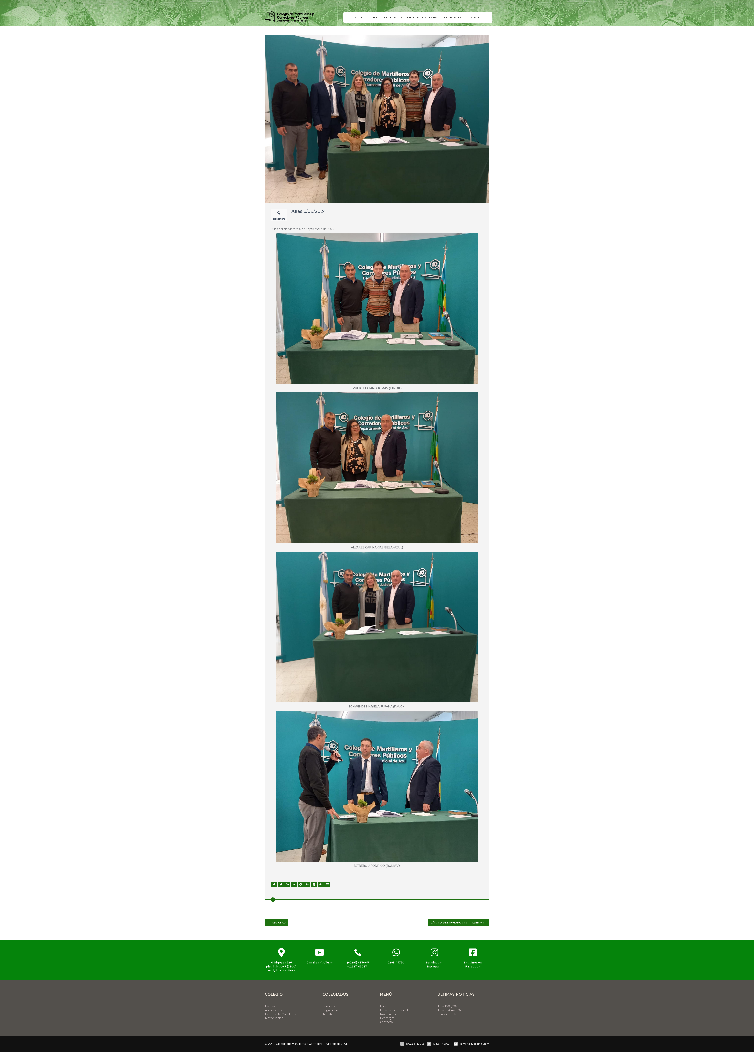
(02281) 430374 (358, 966)
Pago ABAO (278, 922)
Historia (270, 1006)
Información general (423, 17)
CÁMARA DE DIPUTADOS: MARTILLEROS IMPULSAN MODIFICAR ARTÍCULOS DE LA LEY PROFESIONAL (460, 922)
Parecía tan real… (449, 1014)
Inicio (358, 17)
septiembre (279, 218)
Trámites (328, 1014)
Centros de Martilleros (280, 1014)
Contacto (473, 17)
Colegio (373, 17)
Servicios (329, 1006)
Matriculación (274, 1018)
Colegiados (393, 17)
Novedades (452, 17)
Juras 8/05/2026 (448, 1006)
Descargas (387, 1018)
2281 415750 (396, 962)
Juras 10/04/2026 (449, 1010)
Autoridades (273, 1010)
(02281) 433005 (358, 962)
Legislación (330, 1010)
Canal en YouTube (320, 962)
